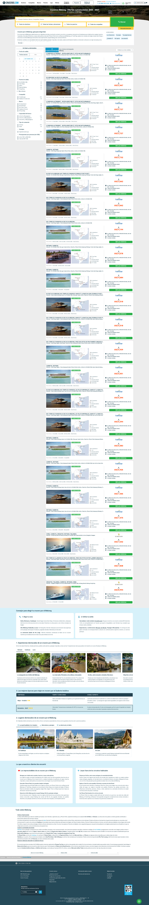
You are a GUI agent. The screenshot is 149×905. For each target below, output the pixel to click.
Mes (36, 54)
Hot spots (117, 38)
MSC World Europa (25, 874)
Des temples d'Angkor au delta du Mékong (60, 197)
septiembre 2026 (28, 58)
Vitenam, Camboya (52, 486)
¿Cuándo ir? (110, 38)
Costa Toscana (24, 877)
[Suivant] (129, 669)
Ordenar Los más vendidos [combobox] (124, 50)
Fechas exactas (23, 54)
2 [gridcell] (26, 64)
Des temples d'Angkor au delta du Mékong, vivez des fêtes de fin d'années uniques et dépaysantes (75, 341)
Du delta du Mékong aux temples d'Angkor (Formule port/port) (67, 173)
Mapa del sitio (52, 881)
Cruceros (2, 857)
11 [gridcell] (32, 67)
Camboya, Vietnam (52, 149)
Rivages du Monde (101, 627)
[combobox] (63, 19)
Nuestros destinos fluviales (14, 857)
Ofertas (57, 2)
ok (40, 892)
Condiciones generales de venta (57, 877)
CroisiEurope (98, 621)
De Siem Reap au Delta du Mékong (57, 77)
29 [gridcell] (23, 76)
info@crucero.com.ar (115, 3)
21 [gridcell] (20, 73)
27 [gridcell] (38, 73)
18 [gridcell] (32, 70)
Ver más (20, 43)
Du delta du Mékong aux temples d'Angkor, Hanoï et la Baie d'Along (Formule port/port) (75, 293)
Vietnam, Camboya (52, 245)
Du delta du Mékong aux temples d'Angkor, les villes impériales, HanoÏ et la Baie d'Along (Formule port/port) (75, 390)
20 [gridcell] (38, 70)
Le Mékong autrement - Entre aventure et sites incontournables (68, 53)
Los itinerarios (110, 35)
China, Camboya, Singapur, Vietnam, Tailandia (61, 534)
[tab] (20, 650)
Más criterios (22, 91)
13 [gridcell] (38, 67)
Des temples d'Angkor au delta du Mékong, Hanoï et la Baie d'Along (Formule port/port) (75, 317)
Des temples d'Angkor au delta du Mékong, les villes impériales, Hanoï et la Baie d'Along (75, 414)
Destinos (23, 2)
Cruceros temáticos (66, 2)
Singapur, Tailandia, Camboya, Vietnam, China (61, 582)
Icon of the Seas (24, 876)
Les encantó (124, 38)
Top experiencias (127, 35)
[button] (129, 3)
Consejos (118, 35)
